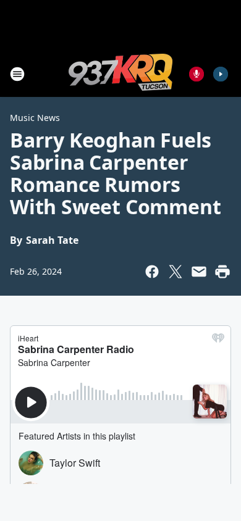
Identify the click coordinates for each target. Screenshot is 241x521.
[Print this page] (222, 271)
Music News (35, 117)
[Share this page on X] (175, 271)
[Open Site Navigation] (17, 74)
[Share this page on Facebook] (152, 271)
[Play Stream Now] (220, 74)
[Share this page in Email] (199, 271)
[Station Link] (120, 74)
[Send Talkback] (196, 74)
